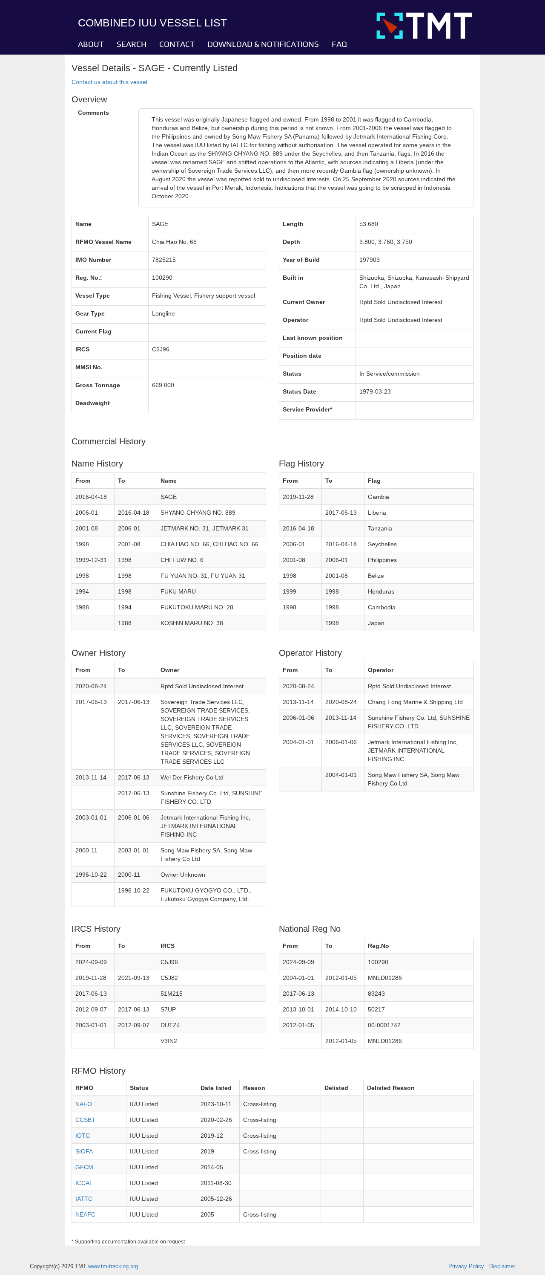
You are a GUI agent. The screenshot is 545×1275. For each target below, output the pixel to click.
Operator (295, 319)
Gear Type (90, 313)
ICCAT (84, 1182)
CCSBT (85, 1119)
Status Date (299, 391)
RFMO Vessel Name (103, 241)
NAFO (83, 1104)
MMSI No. (89, 367)
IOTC (82, 1135)
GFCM (84, 1167)
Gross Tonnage (97, 385)
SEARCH (131, 44)
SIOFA (84, 1151)
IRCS (82, 349)
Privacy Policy (466, 1266)
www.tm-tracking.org (113, 1266)
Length (293, 223)
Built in (293, 277)
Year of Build (301, 259)
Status (292, 373)
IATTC (83, 1198)
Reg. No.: (88, 277)
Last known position (313, 337)
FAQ (339, 44)
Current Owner (304, 301)
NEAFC (85, 1214)
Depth (291, 241)
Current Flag (93, 331)
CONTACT (177, 44)
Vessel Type (92, 295)
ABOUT (91, 44)
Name (83, 223)
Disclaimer (502, 1266)
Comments (93, 112)
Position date (302, 355)
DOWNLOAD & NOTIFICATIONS (263, 44)
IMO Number (93, 259)
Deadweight (92, 403)
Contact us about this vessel (109, 81)
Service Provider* (307, 409)
